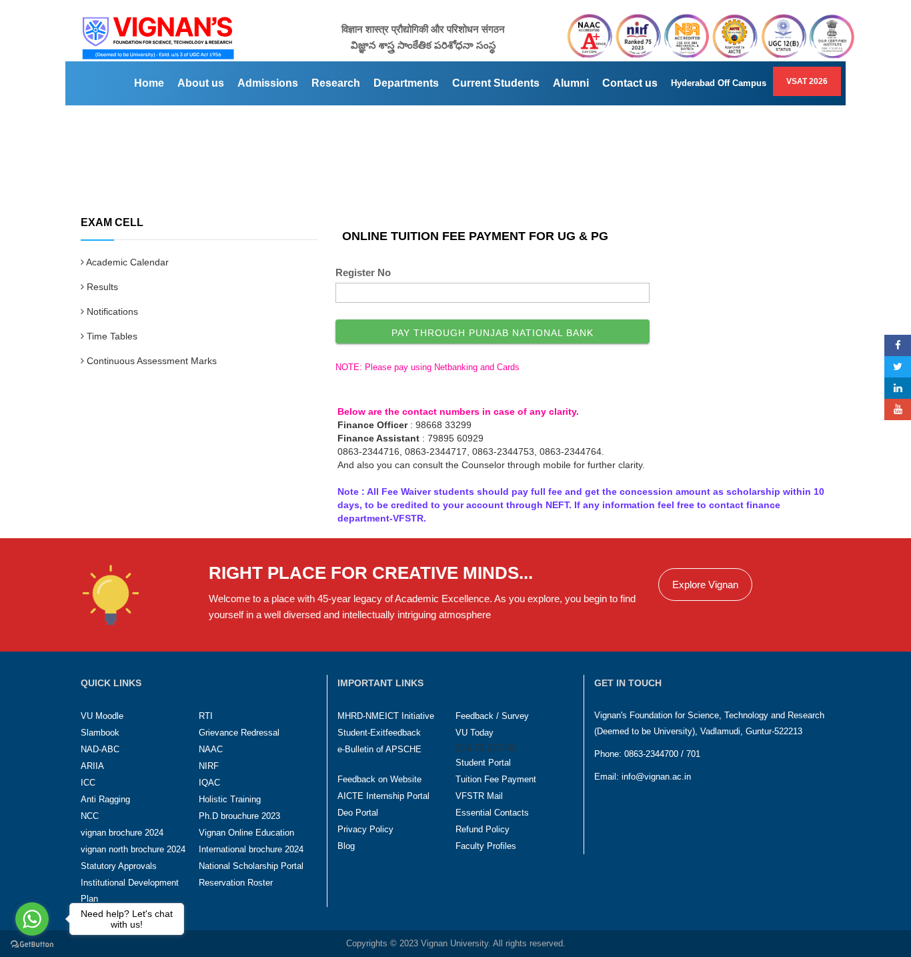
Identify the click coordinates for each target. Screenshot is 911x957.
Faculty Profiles (485, 846)
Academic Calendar (126, 262)
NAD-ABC (100, 749)
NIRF (209, 766)
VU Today (474, 733)
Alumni (571, 83)
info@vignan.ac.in (656, 777)
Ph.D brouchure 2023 (239, 816)
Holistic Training (230, 799)
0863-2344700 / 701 (662, 754)
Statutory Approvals (119, 866)
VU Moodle (102, 716)
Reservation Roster (236, 883)
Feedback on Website (379, 779)
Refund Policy (482, 829)
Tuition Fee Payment (495, 779)
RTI (206, 716)
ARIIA (92, 766)
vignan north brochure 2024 (133, 849)
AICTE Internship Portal (383, 796)
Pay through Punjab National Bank (492, 332)
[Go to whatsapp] (32, 919)
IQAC (209, 783)
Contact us (630, 83)
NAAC (211, 749)
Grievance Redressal (239, 733)
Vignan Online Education (246, 833)
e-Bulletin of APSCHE (379, 749)
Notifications (111, 311)
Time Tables (110, 336)
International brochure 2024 (251, 849)
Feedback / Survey (492, 716)
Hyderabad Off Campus (718, 83)
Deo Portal (357, 813)
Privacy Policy (365, 829)
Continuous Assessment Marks (150, 360)
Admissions (267, 83)
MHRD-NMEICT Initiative (385, 716)
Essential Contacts (492, 813)
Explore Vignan (705, 584)
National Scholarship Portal (251, 866)
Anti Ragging (105, 799)
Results (101, 286)
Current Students (496, 83)
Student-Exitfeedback (379, 733)
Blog (346, 846)
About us (200, 83)
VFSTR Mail (479, 796)
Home (149, 83)
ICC (88, 783)
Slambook (100, 733)
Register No (363, 272)
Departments (406, 83)
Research (335, 83)
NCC (90, 816)
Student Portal (483, 763)
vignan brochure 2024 (122, 833)
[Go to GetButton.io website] (32, 944)
